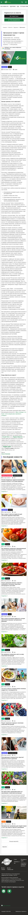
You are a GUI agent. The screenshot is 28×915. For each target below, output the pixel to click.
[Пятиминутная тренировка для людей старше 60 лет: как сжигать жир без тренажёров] (14, 812)
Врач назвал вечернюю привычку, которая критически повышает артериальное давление (13, 620)
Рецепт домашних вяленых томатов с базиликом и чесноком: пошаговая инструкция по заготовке (11, 584)
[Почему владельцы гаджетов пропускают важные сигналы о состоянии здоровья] (14, 466)
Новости (10, 27)
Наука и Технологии (7, 475)
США (10, 67)
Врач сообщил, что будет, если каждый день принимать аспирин (13, 414)
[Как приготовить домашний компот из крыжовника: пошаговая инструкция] (14, 778)
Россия (10, 509)
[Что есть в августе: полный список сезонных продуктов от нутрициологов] (14, 675)
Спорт (3, 821)
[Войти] (26, 2)
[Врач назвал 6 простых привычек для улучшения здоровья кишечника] (14, 500)
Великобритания (18, 475)
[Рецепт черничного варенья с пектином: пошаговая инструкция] (14, 709)
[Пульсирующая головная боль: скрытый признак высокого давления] (14, 743)
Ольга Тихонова (5, 453)
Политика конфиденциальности (23, 865)
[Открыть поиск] (22, 2)
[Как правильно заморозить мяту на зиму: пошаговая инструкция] (14, 640)
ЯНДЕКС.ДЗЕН (7, 446)
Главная (5, 27)
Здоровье (13, 6)
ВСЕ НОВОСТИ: (5, 6)
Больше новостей (13, 841)
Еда (18, 6)
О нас (15, 859)
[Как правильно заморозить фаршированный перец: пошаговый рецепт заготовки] (14, 535)
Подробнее (4, 491)
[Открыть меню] (1, 2)
